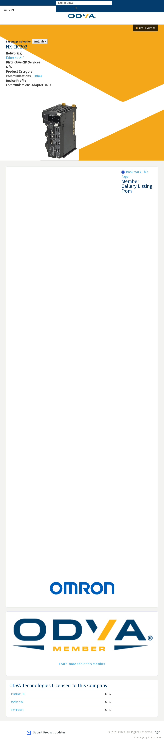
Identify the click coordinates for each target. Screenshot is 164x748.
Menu (12, 10)
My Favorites (147, 28)
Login (156, 732)
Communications (18, 76)
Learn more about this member (82, 664)
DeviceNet (17, 701)
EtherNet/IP (15, 58)
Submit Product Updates (48, 732)
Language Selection (18, 41)
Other (38, 76)
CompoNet (17, 709)
